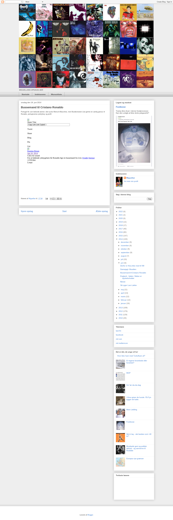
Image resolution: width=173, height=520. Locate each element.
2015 (121, 236)
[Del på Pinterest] (60, 198)
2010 (121, 318)
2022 (121, 211)
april (123, 293)
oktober (124, 249)
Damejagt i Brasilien (128, 269)
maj (122, 290)
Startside (25, 94)
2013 (121, 308)
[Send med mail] (51, 198)
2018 (121, 225)
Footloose (121, 107)
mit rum (119, 339)
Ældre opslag (102, 211)
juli (122, 259)
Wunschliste (56, 94)
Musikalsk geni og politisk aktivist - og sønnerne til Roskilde (136, 448)
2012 (121, 311)
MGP (128, 373)
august (124, 256)
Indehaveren (40, 94)
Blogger (90, 515)
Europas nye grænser (135, 459)
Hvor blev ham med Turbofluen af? (131, 356)
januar (123, 303)
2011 (121, 315)
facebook (119, 335)
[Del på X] (56, 198)
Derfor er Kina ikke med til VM (132, 266)
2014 (121, 239)
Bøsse (122, 282)
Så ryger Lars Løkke (128, 285)
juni (122, 263)
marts (123, 296)
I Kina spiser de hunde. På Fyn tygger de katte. (138, 398)
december (125, 242)
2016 (121, 232)
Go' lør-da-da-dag (133, 385)
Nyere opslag (27, 211)
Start (64, 211)
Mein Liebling (131, 410)
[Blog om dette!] (53, 198)
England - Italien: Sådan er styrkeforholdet (131, 277)
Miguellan (130, 178)
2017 (121, 229)
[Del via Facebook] (58, 198)
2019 (121, 222)
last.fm (118, 331)
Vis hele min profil (131, 181)
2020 (121, 218)
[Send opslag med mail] (46, 198)
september (125, 252)
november (125, 246)
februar (124, 300)
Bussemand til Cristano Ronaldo (133, 273)
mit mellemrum (122, 343)
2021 (121, 215)
